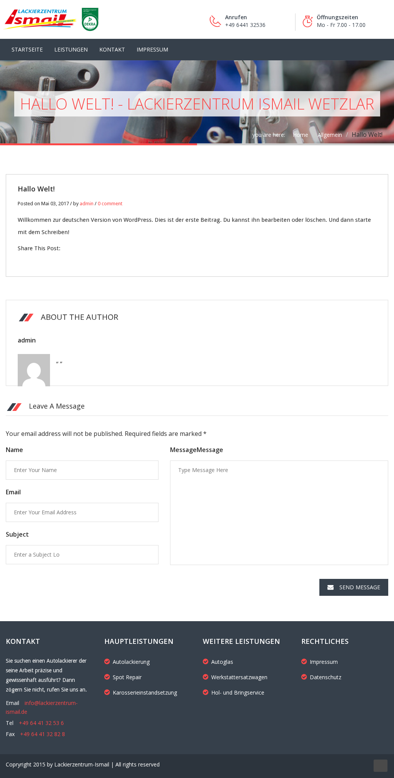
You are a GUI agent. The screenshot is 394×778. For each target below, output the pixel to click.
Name (14, 450)
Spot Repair (127, 677)
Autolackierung (131, 661)
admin (86, 203)
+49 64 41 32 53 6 (41, 722)
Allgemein (330, 134)
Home (300, 134)
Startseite (27, 49)
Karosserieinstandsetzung (145, 692)
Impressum (152, 49)
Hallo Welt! (36, 188)
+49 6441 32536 (245, 24)
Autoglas (222, 661)
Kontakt (112, 49)
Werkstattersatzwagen (239, 677)
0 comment (110, 203)
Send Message (359, 587)
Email (13, 492)
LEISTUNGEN (71, 49)
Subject (17, 534)
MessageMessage (196, 450)
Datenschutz (325, 677)
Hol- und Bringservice (237, 692)
